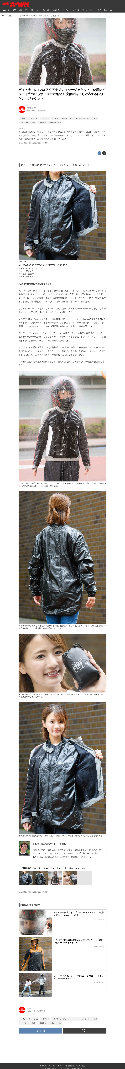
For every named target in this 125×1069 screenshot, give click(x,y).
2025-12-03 (31, 108)
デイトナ (29, 277)
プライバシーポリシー (56, 1066)
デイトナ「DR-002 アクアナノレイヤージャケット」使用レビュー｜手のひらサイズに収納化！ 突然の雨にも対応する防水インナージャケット (62, 94)
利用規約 (43, 1066)
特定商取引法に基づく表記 (75, 1066)
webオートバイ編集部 (36, 111)
